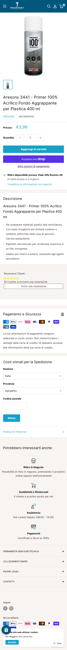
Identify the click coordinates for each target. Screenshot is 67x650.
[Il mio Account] (55, 6)
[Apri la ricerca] (49, 6)
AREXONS (8, 116)
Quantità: (8, 137)
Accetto (12, 642)
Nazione (8, 368)
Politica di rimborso (14, 431)
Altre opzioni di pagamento (33, 166)
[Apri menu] (4, 6)
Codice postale (12, 398)
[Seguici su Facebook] (5, 608)
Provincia (8, 383)
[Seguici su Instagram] (11, 608)
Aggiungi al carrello (33, 149)
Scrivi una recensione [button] (33, 286)
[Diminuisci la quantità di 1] (19, 138)
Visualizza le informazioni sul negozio (29, 184)
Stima (11, 418)
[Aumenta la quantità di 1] (40, 138)
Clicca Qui (27, 636)
